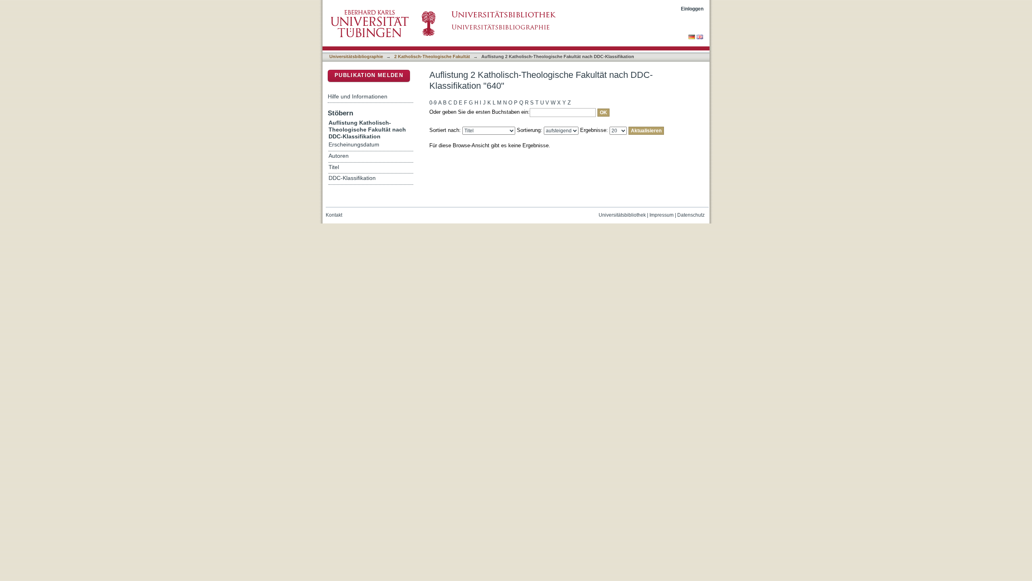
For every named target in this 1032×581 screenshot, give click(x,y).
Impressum (661, 215)
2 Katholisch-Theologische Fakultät (432, 56)
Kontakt (334, 215)
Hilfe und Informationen (357, 96)
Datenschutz (691, 215)
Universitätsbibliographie (356, 56)
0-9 (433, 103)
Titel (334, 167)
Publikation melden (369, 75)
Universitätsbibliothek (622, 215)
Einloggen (692, 8)
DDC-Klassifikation (352, 178)
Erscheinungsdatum (354, 145)
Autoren (339, 156)
